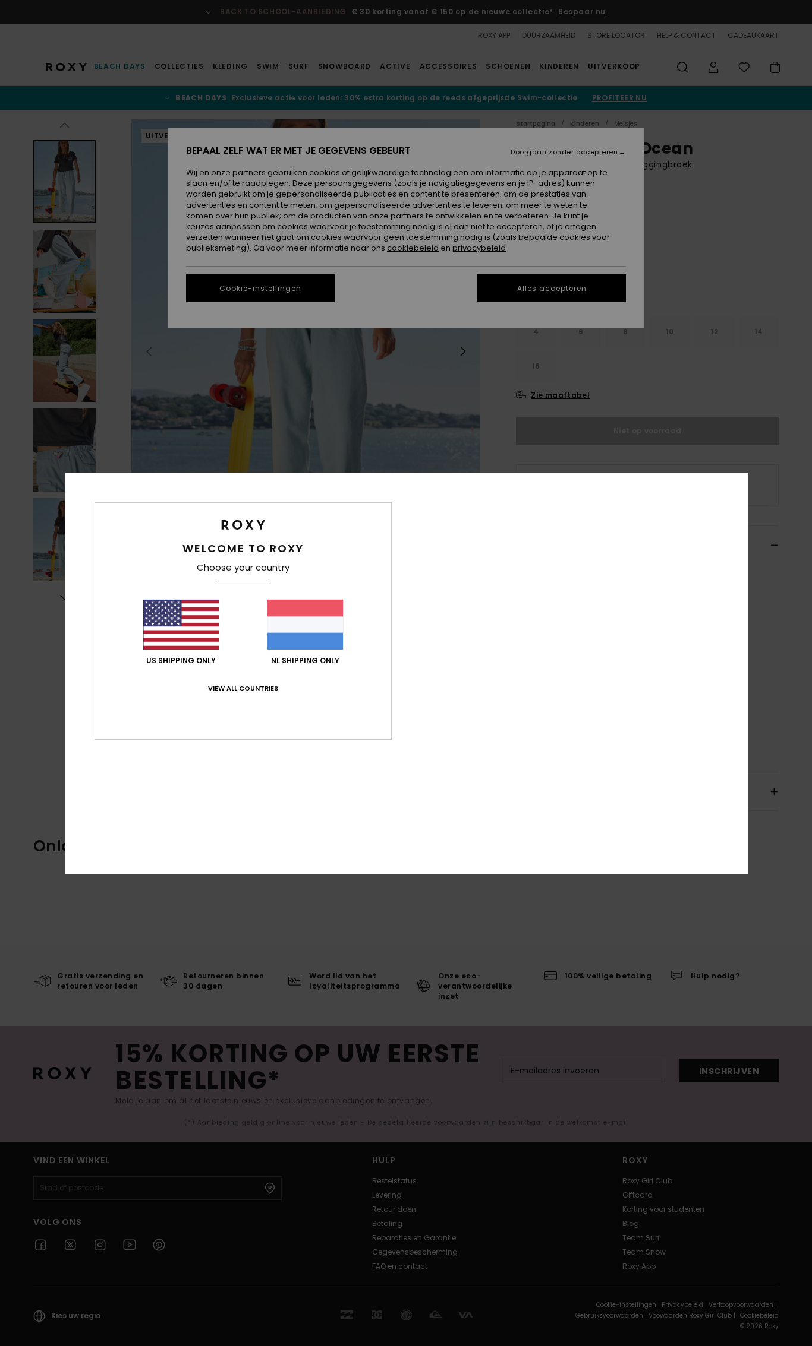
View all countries (243, 688)
